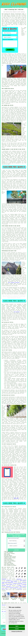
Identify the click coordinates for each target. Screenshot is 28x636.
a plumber (19, 585)
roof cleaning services (12, 484)
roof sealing (13, 331)
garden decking (23, 580)
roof (3, 22)
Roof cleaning (5, 304)
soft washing (21, 484)
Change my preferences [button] (16, 631)
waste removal (14, 581)
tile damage (14, 85)
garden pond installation (7, 582)
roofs (17, 399)
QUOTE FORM (16, 498)
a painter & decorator (17, 583)
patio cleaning (23, 586)
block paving (5, 588)
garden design (9, 584)
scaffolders (8, 586)
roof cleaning (5, 110)
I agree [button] (16, 626)
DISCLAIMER (25, 7)
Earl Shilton (16, 311)
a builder (19, 588)
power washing (22, 490)
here (10, 530)
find (6, 508)
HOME (13, 7)
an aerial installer (14, 587)
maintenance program (6, 53)
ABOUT (18, 7)
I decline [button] (17, 628)
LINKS (15, 7)
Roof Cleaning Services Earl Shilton (11, 532)
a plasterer (8, 580)
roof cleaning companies (14, 312)
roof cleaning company (20, 80)
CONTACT (21, 7)
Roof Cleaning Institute (13, 282)
